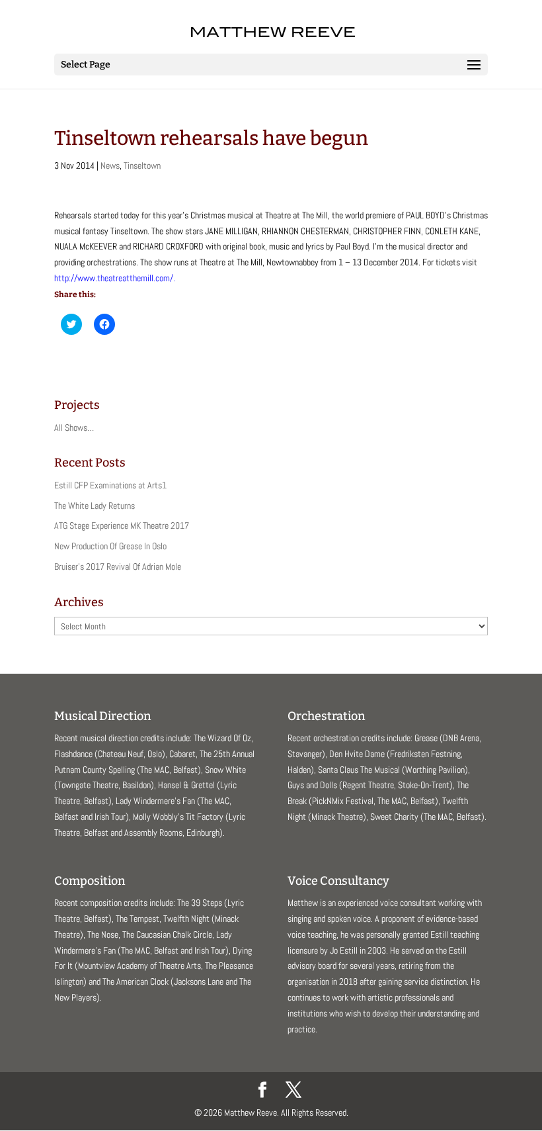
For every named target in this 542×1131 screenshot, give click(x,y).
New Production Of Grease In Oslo (110, 546)
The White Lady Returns (94, 506)
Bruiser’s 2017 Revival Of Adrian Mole (117, 566)
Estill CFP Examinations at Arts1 (110, 485)
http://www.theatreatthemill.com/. (114, 278)
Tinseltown (142, 165)
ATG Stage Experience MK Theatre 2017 (121, 525)
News (110, 165)
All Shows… (74, 427)
